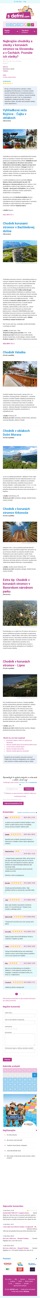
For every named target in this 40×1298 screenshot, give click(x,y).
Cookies (12, 1281)
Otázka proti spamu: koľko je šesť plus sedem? (19, 1048)
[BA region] (20, 1110)
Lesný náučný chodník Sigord (15, 747)
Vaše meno (8, 1013)
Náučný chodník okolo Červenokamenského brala (21, 744)
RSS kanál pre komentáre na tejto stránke (15, 998)
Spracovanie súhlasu (20, 1285)
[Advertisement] (20, 1183)
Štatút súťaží (29, 1281)
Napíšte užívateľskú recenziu (26, 812)
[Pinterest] (18, 24)
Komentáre (8, 1032)
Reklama (18, 1283)
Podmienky (31, 1279)
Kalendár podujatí (11, 1066)
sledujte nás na (28, 782)
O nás (10, 1283)
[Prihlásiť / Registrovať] (25, 24)
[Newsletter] (21, 24)
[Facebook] (11, 24)
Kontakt (26, 1283)
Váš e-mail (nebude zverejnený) (14, 1019)
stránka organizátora (9, 77)
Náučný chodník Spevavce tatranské (17, 751)
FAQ (16, 1279)
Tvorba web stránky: (20, 1291)
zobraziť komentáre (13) (13, 803)
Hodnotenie (8, 1026)
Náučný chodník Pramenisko (15, 749)
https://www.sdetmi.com (14, 799)
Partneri (22, 1279)
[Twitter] (14, 24)
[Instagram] (7, 24)
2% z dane (8, 1279)
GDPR (20, 1281)
